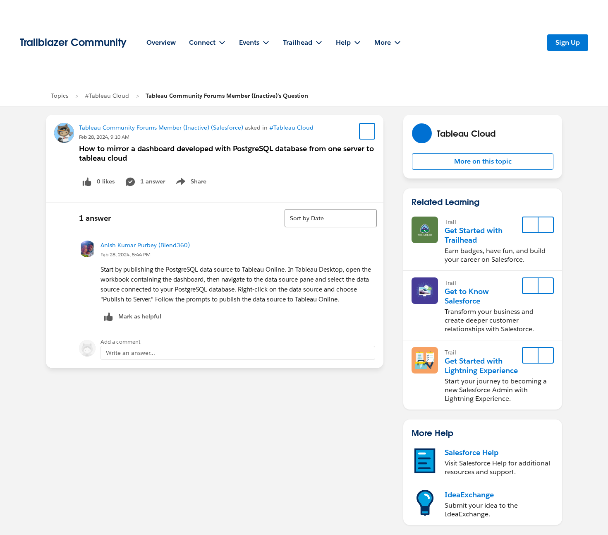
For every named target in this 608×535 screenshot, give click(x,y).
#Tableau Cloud (107, 95)
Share (190, 183)
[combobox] (331, 218)
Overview (161, 42)
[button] (482, 161)
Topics (59, 95)
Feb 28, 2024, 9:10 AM (104, 136)
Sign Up (567, 42)
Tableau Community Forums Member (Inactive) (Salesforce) (161, 127)
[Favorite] (367, 131)
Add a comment (121, 341)
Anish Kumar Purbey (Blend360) (145, 245)
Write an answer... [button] (130, 353)
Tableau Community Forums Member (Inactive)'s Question (227, 95)
